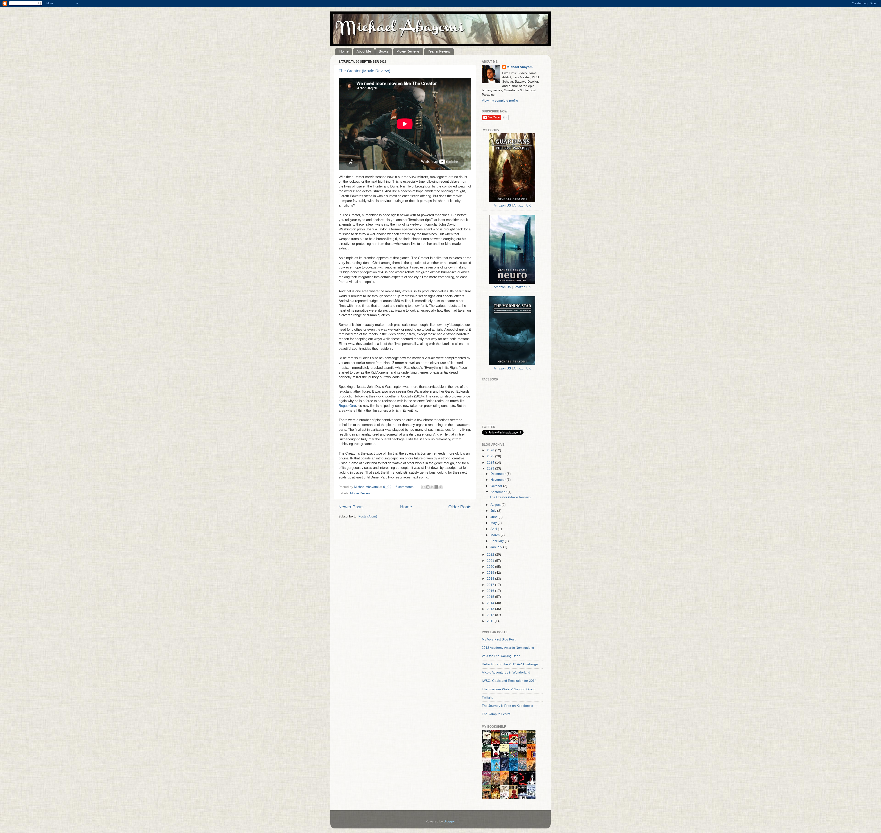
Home (343, 51)
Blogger (449, 821)
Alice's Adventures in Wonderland (506, 672)
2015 (491, 596)
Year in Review (439, 51)
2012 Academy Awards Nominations (508, 647)
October (497, 486)
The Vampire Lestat (496, 714)
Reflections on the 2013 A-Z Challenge (510, 664)
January (497, 547)
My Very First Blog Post (499, 639)
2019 (491, 572)
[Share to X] (432, 487)
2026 (491, 450)
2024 (491, 462)
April (494, 529)
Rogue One (347, 406)
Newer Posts (351, 506)
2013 (491, 609)
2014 (491, 603)
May (494, 523)
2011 (491, 621)
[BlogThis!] (428, 487)
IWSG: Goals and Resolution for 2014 (509, 680)
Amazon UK (522, 205)
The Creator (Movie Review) (364, 71)
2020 (491, 566)
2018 (491, 578)
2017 (491, 585)
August (496, 504)
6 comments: (405, 487)
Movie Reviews (408, 51)
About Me (364, 51)
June (495, 517)
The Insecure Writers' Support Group (508, 689)
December (499, 473)
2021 (491, 560)
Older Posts (459, 506)
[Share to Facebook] (436, 487)
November (499, 479)
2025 (491, 456)
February (498, 541)
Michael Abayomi (520, 67)
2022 (491, 554)
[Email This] (423, 487)
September (499, 492)
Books (383, 51)
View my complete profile (500, 100)
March (496, 535)
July (494, 510)
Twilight (487, 697)
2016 (491, 591)
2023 (491, 468)
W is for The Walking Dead (501, 656)
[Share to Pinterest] (441, 487)
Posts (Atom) (367, 516)
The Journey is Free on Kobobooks (507, 705)
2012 (491, 615)
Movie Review (360, 493)
